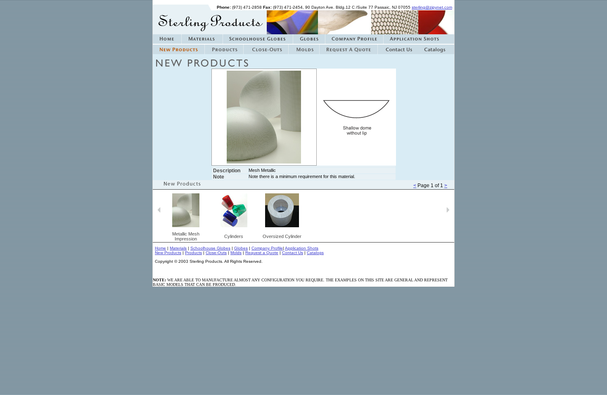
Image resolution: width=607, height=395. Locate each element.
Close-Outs (216, 252)
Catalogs (315, 252)
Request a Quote (261, 252)
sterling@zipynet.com (432, 7)
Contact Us (292, 252)
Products (193, 252)
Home (160, 248)
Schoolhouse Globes (210, 248)
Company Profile (267, 248)
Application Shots (301, 248)
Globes (241, 248)
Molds (236, 252)
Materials (178, 248)
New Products (168, 252)
